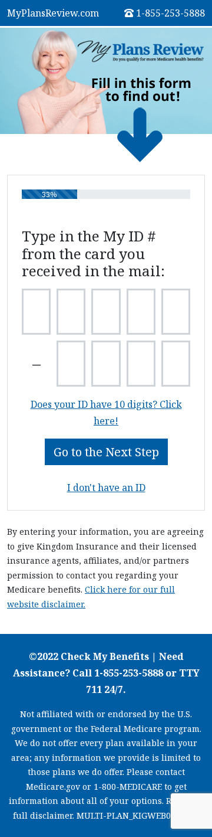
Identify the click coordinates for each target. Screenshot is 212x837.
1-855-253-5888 (170, 12)
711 (94, 689)
